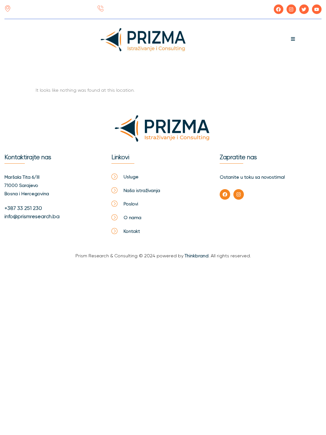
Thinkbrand (197, 255)
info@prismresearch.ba (32, 216)
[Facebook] (225, 194)
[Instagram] (238, 194)
